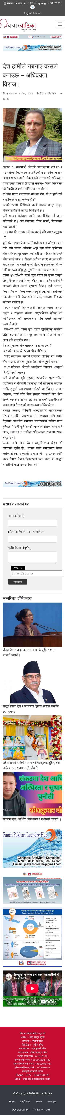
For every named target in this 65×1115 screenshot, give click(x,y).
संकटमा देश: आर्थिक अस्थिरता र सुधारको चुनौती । (32, 819)
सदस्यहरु (51, 1101)
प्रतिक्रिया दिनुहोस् (19, 548)
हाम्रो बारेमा (25, 1101)
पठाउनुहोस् (18, 581)
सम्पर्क (39, 1101)
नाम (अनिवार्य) (16, 516)
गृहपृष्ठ (12, 1101)
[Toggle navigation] (60, 24)
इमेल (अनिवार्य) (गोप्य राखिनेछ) (26, 532)
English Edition (32, 13)
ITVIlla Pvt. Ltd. (41, 1109)
